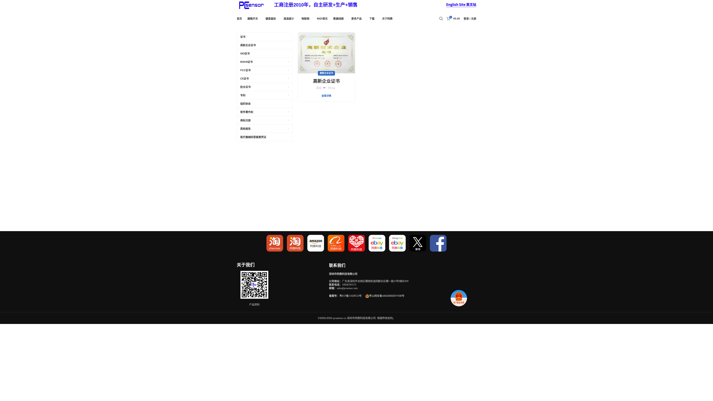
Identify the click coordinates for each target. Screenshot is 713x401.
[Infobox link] (316, 5)
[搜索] (441, 18)
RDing (331, 88)
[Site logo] (251, 4)
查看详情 (326, 95)
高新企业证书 (326, 73)
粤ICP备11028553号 (350, 295)
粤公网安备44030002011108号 (386, 296)
